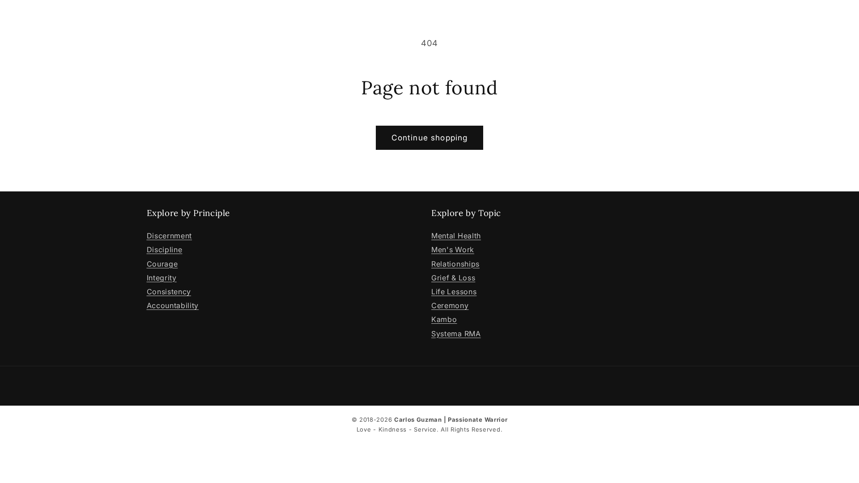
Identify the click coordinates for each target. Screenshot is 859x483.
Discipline (165, 249)
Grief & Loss (453, 277)
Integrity (162, 277)
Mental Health (456, 235)
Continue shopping (429, 137)
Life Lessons (453, 291)
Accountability (173, 305)
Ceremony (450, 305)
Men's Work (452, 249)
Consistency (169, 291)
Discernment (169, 235)
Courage (162, 263)
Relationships (455, 263)
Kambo (444, 319)
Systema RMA (456, 333)
